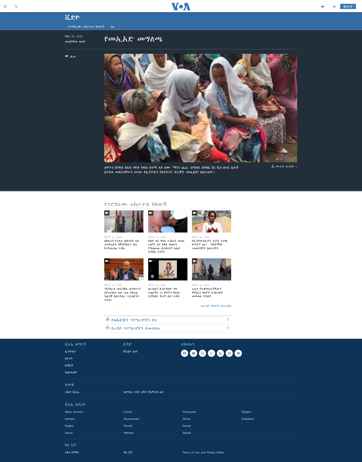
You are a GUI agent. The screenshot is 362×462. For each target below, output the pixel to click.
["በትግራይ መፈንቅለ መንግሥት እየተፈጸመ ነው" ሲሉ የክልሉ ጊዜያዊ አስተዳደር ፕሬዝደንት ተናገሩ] (123, 269)
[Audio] (334, 6)
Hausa (69, 432)
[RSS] (220, 353)
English (69, 425)
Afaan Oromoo (74, 411)
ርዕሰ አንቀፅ (71, 452)
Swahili (187, 432)
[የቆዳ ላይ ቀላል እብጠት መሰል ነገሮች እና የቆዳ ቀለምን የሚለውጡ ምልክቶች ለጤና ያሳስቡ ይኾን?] (167, 221)
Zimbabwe (247, 418)
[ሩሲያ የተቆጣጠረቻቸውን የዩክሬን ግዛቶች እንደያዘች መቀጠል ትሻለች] (211, 269)
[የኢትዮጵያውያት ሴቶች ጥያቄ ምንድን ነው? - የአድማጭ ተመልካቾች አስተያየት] (211, 221)
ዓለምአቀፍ (71, 372)
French (128, 411)
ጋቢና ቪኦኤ (72, 392)
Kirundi (128, 425)
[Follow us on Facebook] (184, 353)
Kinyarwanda (131, 418)
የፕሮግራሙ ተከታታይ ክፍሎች (86, 26)
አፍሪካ (68, 358)
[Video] (323, 6)
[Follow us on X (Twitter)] (211, 353)
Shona (186, 418)
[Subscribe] (238, 353)
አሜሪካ (69, 365)
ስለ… (114, 26)
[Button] (70, 57)
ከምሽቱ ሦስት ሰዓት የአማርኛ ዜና (143, 392)
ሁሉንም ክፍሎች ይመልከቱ (216, 305)
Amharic (70, 418)
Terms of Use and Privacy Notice (203, 452)
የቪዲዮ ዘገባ (130, 351)
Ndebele (129, 432)
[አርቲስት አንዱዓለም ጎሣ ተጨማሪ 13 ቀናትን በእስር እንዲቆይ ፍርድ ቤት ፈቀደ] (167, 269)
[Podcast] (229, 353)
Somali (187, 425)
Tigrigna (246, 411)
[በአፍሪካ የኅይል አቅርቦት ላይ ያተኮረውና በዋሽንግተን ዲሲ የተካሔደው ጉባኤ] (123, 221)
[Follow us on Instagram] (202, 353)
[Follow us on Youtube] (193, 353)
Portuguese (189, 411)
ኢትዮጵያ (70, 351)
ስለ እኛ (128, 452)
